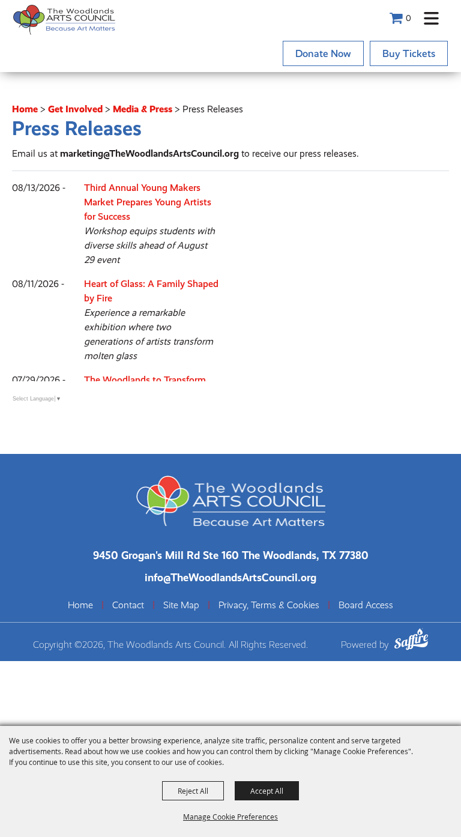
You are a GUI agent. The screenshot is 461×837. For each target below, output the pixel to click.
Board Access (366, 605)
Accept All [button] (266, 791)
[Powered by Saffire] (411, 641)
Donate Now (323, 53)
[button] (431, 18)
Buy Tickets (408, 53)
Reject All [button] (193, 791)
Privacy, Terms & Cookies (268, 605)
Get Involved (75, 109)
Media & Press (142, 109)
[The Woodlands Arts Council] (64, 19)
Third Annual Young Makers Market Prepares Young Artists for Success (147, 202)
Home (25, 109)
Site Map (181, 605)
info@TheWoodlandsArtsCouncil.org (230, 577)
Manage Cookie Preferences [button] (230, 816)
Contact (128, 605)
